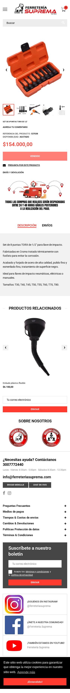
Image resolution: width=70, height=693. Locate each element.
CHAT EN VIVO (40, 485)
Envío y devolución (13, 172)
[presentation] (5, 347)
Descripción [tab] (27, 225)
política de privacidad (22, 575)
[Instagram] (9, 493)
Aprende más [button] (26, 672)
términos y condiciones (37, 571)
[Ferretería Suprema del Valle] (35, 9)
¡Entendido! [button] (35, 681)
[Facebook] (4, 493)
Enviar (35, 409)
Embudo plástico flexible (14, 383)
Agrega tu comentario (15, 127)
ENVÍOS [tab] (47, 225)
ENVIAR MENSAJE (15, 485)
